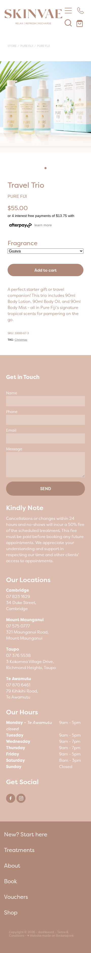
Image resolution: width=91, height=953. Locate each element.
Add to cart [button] (45, 270)
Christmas (21, 339)
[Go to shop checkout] (80, 23)
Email (11, 430)
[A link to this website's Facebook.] (10, 798)
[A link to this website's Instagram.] (21, 798)
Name (11, 393)
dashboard (46, 932)
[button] (68, 23)
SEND (45, 488)
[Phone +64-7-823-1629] (80, 11)
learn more (43, 225)
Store (12, 46)
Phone (11, 412)
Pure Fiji (26, 46)
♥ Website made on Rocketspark (50, 936)
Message (14, 449)
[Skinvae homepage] (33, 16)
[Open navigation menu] (68, 11)
